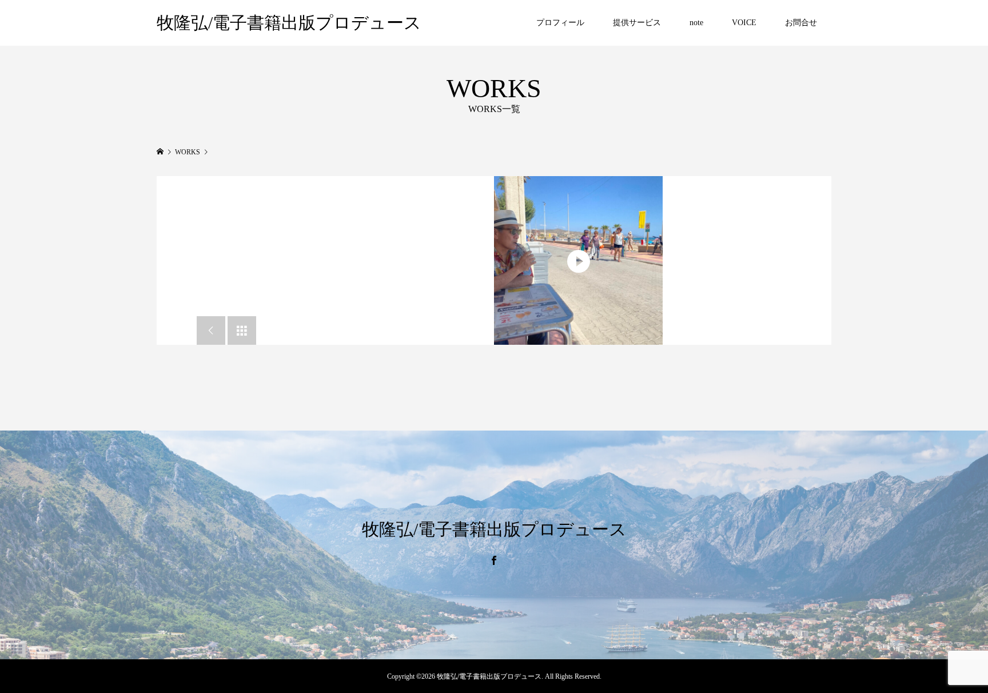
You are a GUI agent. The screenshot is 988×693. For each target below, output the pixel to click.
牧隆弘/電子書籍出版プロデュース (289, 22)
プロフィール (560, 22)
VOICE (744, 22)
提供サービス (637, 22)
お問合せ (801, 22)
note (696, 22)
